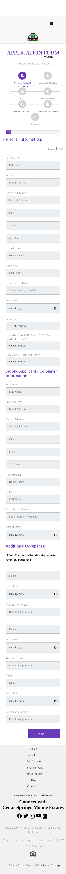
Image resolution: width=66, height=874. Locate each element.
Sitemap (55, 865)
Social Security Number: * (20, 282)
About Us (33, 754)
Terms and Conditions (37, 865)
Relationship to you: (16, 604)
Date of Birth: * (14, 300)
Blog (33, 779)
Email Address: (14, 401)
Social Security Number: (19, 509)
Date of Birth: (13, 526)
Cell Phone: (12, 265)
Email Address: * (14, 175)
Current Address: (15, 419)
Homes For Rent (33, 767)
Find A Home (33, 761)
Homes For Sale (33, 773)
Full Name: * (12, 157)
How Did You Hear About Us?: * (23, 354)
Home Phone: (13, 248)
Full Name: (11, 384)
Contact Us (33, 786)
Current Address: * (16, 192)
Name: (9, 568)
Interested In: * (14, 319)
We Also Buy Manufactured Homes (33, 795)
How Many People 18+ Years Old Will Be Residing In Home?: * (28, 337)
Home (33, 748)
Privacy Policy (16, 865)
